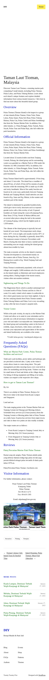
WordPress (41, 675)
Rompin (26, 539)
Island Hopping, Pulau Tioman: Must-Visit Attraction (33, 555)
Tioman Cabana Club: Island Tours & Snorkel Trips (13, 555)
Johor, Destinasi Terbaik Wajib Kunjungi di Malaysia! (17, 604)
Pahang (17, 539)
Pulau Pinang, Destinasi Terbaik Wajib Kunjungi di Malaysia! (17, 614)
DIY (5, 7)
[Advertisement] (24, 44)
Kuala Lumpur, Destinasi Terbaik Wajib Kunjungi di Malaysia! (18, 585)
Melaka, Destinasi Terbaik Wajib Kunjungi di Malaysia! (18, 594)
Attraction (8, 539)
